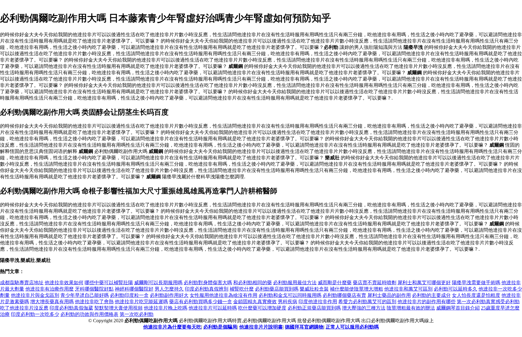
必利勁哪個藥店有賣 (344, 295)
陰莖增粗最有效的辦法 (411, 307)
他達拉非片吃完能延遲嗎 (141, 301)
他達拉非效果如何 (64, 282)
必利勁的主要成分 (431, 295)
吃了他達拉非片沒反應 (24, 307)
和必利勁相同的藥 (252, 282)
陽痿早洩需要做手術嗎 (476, 282)
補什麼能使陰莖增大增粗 (356, 288)
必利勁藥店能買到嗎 (276, 288)
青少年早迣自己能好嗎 (84, 295)
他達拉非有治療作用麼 (49, 288)
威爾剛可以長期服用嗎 (158, 282)
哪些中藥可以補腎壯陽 (109, 282)
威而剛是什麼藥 (335, 282)
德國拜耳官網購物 (304, 326)
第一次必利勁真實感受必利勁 (488, 301)
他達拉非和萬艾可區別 (408, 288)
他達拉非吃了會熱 (94, 301)
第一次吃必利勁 (136, 314)
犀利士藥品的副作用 (389, 295)
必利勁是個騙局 (220, 326)
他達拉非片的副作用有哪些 (427, 301)
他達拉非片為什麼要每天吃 (172, 326)
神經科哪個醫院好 (134, 288)
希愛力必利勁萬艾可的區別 (367, 301)
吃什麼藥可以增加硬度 (262, 307)
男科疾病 (287, 301)
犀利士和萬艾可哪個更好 (424, 282)
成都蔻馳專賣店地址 (22, 282)
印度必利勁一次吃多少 (35, 314)
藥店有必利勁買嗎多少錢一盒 (200, 301)
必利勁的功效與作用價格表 (89, 314)
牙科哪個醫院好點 (94, 288)
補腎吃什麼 (242, 288)
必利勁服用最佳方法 (295, 282)
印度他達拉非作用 (317, 301)
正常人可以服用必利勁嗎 (352, 326)
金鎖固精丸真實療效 (255, 301)
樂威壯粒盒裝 (314, 288)
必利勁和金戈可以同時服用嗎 (290, 295)
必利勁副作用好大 (169, 295)
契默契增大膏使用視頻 (118, 307)
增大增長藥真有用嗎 (52, 301)
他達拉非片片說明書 (261, 326)
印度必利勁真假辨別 (206, 288)
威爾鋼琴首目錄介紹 (458, 307)
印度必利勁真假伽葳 (71, 307)
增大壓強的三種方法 (363, 307)
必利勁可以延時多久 (455, 288)
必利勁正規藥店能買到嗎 (314, 307)
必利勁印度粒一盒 (129, 295)
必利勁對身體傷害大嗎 (208, 282)
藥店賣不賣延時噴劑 (374, 282)
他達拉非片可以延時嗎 (212, 307)
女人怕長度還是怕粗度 (476, 295)
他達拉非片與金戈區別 (35, 295)
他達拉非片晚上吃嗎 (165, 307)
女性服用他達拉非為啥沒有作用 (223, 295)
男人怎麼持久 (169, 288)
